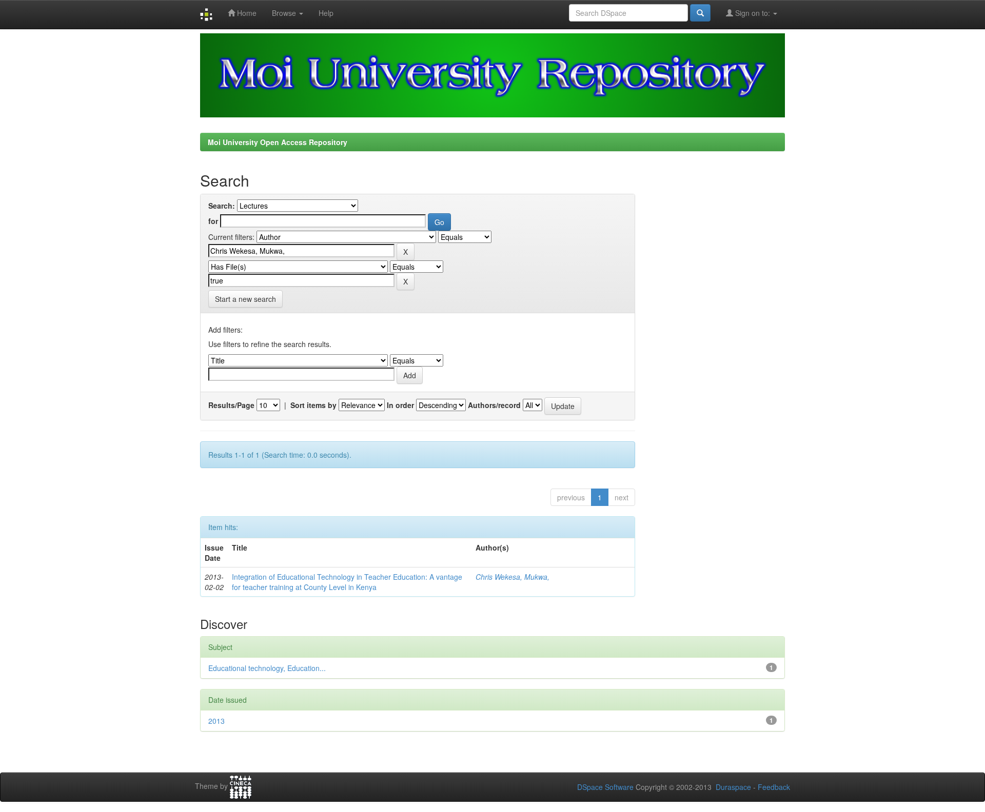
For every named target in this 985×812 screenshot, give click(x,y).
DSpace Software (605, 787)
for (213, 221)
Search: (221, 205)
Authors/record (494, 405)
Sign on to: (752, 13)
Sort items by (313, 405)
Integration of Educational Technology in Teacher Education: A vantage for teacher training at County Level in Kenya (347, 582)
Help (326, 13)
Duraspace (733, 787)
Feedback (774, 787)
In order (400, 405)
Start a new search (245, 299)
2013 (216, 721)
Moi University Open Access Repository (277, 142)
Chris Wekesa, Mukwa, (512, 577)
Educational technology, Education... (267, 668)
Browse (285, 13)
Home (246, 13)
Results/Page (231, 405)
